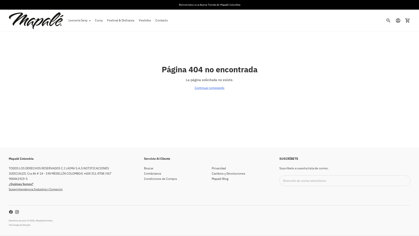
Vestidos (145, 20)
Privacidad (219, 168)
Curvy (99, 20)
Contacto (161, 20)
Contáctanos (152, 173)
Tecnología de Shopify (19, 225)
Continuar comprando (209, 88)
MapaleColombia (44, 220)
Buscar (148, 168)
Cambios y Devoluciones (228, 173)
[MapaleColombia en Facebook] (11, 212)
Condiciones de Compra (160, 179)
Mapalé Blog (220, 179)
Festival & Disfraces (120, 20)
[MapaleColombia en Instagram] (17, 212)
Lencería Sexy (78, 20)
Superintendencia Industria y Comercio (36, 189)
